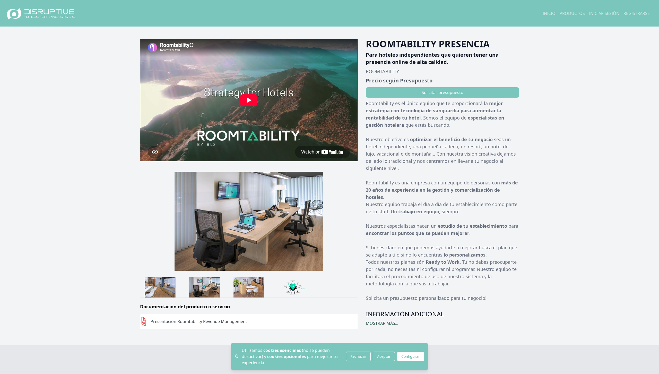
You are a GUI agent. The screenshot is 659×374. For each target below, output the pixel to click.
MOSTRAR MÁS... (382, 323)
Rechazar (358, 356)
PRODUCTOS (572, 13)
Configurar (410, 356)
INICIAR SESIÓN (604, 13)
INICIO (549, 13)
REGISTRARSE (636, 13)
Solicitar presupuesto (442, 92)
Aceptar (384, 356)
